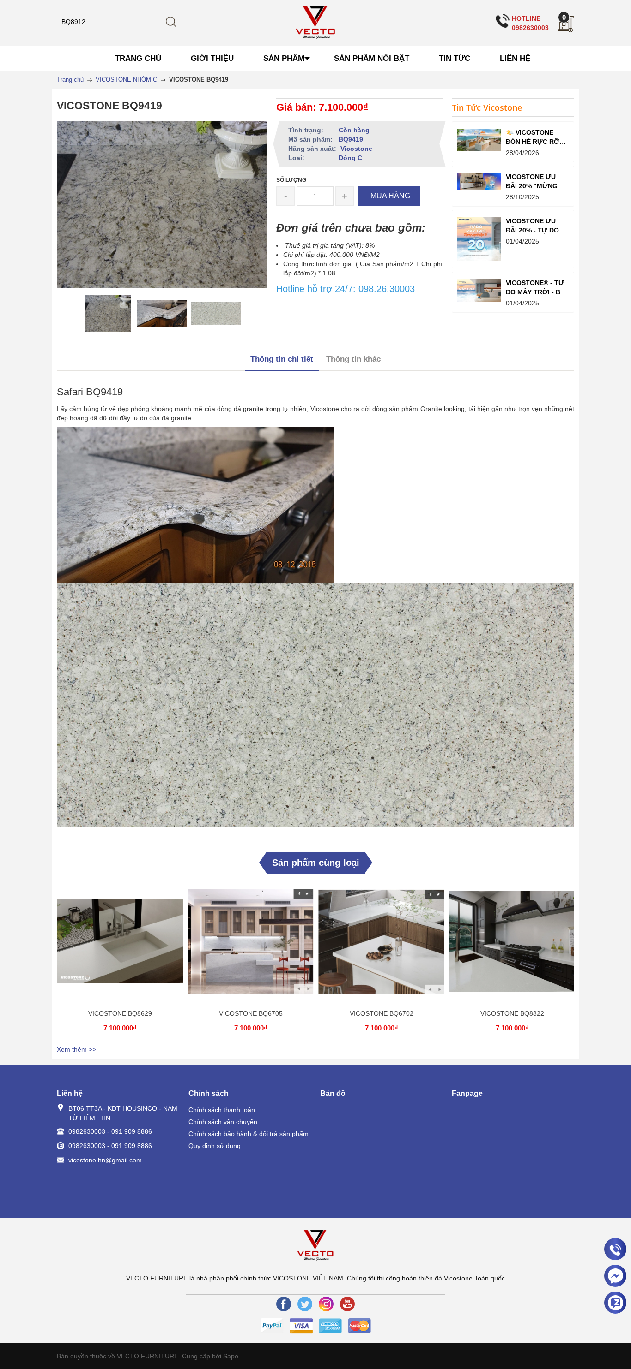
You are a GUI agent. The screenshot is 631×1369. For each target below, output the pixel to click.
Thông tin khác (353, 359)
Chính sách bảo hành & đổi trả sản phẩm (248, 1133)
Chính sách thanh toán (221, 1109)
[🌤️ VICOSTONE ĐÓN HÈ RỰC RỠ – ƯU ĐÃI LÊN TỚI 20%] (479, 140)
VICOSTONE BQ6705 (251, 1013)
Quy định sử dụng (214, 1145)
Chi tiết (118, 944)
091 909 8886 (131, 1131)
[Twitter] (304, 1304)
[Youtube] (347, 1304)
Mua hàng (121, 944)
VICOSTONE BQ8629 (120, 1013)
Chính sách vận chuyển (222, 1121)
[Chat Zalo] (615, 1302)
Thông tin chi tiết (281, 359)
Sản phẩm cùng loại (315, 862)
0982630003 (86, 1131)
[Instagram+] (326, 1304)
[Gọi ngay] (615, 1249)
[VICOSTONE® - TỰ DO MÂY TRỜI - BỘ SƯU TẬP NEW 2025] (479, 290)
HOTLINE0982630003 (530, 23)
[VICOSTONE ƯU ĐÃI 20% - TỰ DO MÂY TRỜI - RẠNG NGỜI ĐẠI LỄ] (479, 239)
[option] (108, 313)
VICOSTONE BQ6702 (381, 1013)
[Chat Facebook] (615, 1276)
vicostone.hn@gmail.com (105, 1160)
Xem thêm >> (76, 1049)
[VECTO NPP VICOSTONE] (315, 22)
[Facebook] (283, 1304)
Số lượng (291, 180)
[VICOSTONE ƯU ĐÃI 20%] (479, 181)
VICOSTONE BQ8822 (512, 1013)
